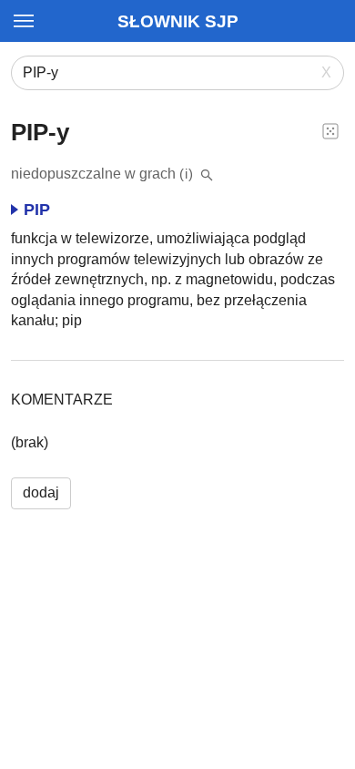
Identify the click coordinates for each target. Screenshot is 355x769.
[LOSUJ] (330, 130)
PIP (37, 209)
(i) (186, 173)
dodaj (41, 492)
